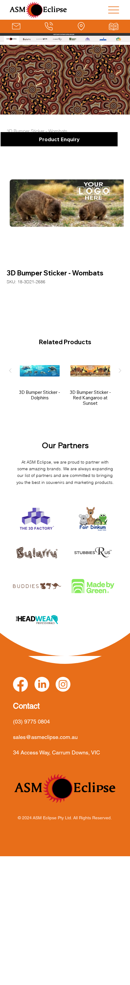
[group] (65, 381)
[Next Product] (120, 370)
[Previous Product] (10, 370)
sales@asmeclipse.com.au (45, 737)
